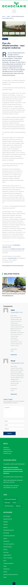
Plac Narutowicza (8, 506)
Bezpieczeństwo (7, 519)
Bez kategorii (6, 516)
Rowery (5, 549)
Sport (4, 560)
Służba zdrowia (7, 555)
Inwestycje (7, 502)
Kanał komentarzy (8, 451)
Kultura (5, 538)
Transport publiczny (8, 563)
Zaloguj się (6, 447)
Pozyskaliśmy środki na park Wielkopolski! (13, 464)
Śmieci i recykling (7, 558)
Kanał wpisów (7, 449)
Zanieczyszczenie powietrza (10, 574)
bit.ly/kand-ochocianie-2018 (17, 249)
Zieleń (5, 577)
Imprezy (5, 527)
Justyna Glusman (12, 258)
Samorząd (5, 39)
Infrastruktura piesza (8, 530)
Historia (5, 524)
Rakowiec (18, 506)
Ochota (14, 502)
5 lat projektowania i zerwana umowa (13, 477)
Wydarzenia (6, 569)
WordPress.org (7, 453)
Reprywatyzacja (7, 547)
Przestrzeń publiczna (8, 544)
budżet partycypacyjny (10, 499)
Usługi (4, 566)
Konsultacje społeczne (9, 535)
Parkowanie (6, 541)
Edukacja (5, 522)
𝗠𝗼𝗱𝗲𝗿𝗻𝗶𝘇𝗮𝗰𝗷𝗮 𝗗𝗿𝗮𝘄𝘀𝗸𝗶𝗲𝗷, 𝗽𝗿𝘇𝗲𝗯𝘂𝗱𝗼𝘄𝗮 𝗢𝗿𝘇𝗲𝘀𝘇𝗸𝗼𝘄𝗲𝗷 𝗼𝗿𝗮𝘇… (13, 294)
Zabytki (5, 571)
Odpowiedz (14, 354)
